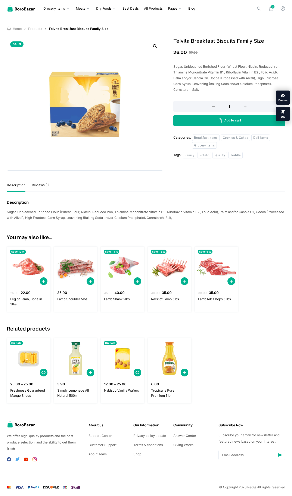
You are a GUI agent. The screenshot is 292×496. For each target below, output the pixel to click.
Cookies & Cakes (235, 137)
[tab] (16, 185)
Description (16, 185)
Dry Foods (104, 8)
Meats (80, 8)
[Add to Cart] (43, 281)
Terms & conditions (148, 445)
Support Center (100, 436)
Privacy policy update (149, 436)
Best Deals (130, 8)
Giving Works (183, 445)
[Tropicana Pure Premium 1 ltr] (169, 358)
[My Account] (282, 8)
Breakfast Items (206, 137)
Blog (191, 8)
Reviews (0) (41, 185)
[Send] (280, 455)
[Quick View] (43, 372)
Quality (219, 155)
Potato (204, 155)
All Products (153, 8)
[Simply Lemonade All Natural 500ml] (75, 358)
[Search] (259, 8)
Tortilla (235, 155)
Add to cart (232, 120)
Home (17, 29)
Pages (172, 8)
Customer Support (102, 445)
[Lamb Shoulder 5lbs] (75, 267)
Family (189, 155)
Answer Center (184, 436)
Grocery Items (54, 8)
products (35, 29)
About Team (97, 454)
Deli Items (260, 137)
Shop (137, 454)
